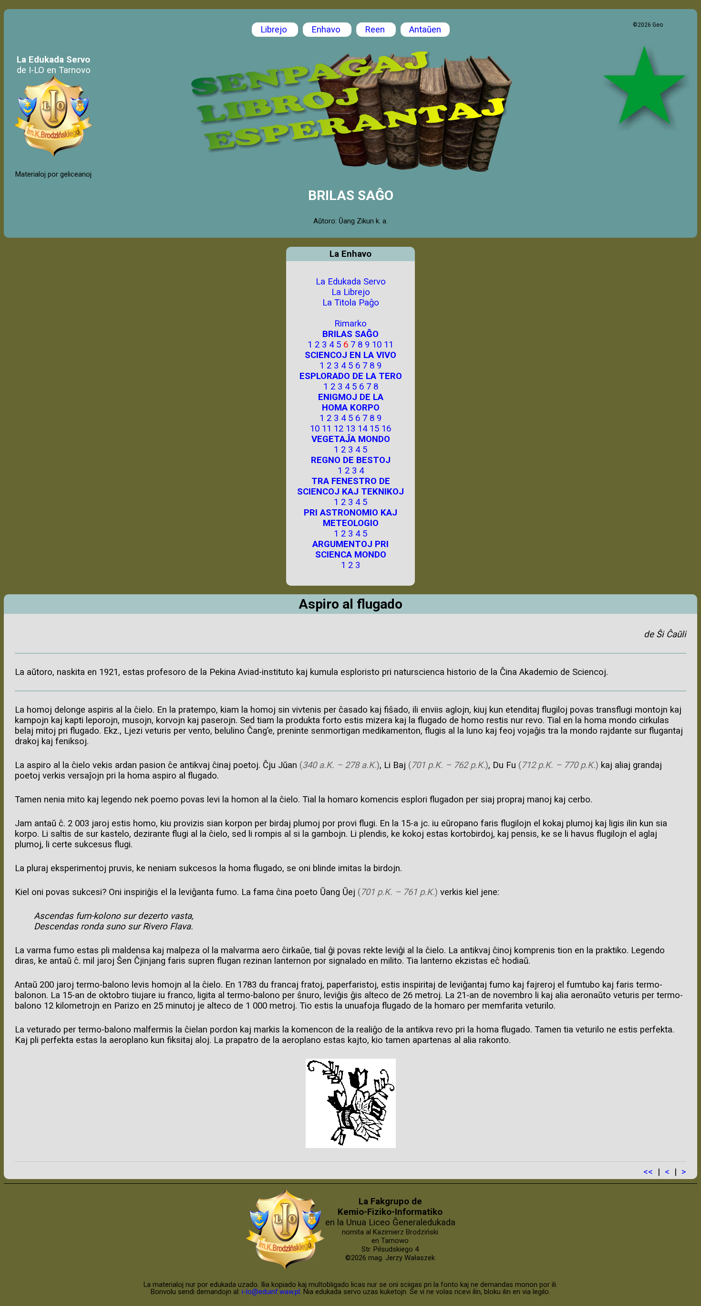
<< (648, 1172)
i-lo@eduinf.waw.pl (271, 1291)
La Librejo (350, 292)
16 (386, 428)
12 (338, 428)
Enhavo (327, 29)
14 (362, 428)
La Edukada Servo (351, 281)
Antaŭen (425, 29)
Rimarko (350, 323)
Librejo (275, 29)
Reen (376, 29)
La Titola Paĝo (350, 302)
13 (350, 428)
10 (376, 344)
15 (374, 428)
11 (388, 344)
